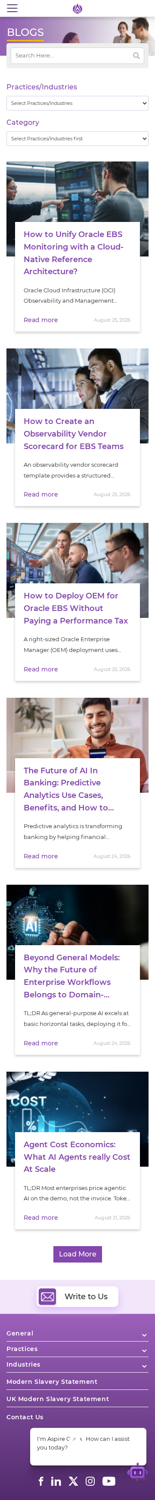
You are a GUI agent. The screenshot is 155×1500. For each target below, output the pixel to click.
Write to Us (86, 1296)
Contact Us (24, 1417)
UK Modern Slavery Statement (57, 1399)
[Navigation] (12, 8)
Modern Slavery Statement (51, 1382)
